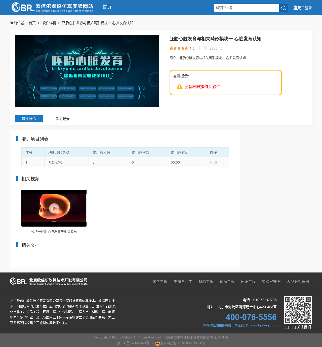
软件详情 (29, 119)
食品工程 (227, 282)
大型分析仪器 (298, 282)
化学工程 (160, 282)
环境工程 (248, 282)
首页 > (35, 23)
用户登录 (305, 8)
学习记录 (63, 119)
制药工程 (206, 282)
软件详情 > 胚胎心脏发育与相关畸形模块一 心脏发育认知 (87, 23)
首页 (106, 7)
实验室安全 (271, 282)
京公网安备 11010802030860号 (182, 343)
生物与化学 (183, 282)
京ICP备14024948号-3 (135, 343)
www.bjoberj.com (263, 325)
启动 (213, 162)
